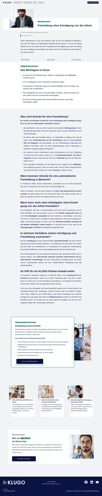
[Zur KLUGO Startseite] (7, 2)
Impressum (69, 491)
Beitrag (56, 170)
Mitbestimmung (56, 297)
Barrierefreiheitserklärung (91, 491)
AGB (82, 491)
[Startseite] (21, 33)
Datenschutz (76, 491)
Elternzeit (72, 75)
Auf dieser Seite (27, 35)
